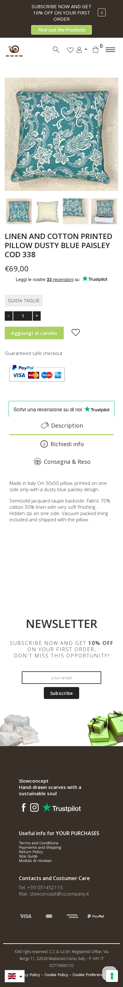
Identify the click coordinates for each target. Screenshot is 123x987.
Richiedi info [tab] (67, 444)
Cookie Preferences (90, 975)
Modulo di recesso (35, 860)
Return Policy (31, 852)
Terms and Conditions (38, 843)
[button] (15, 976)
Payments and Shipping (40, 847)
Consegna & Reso (67, 461)
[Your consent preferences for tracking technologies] (112, 976)
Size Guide (28, 856)
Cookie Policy (56, 975)
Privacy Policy (27, 975)
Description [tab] (67, 425)
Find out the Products (61, 30)
